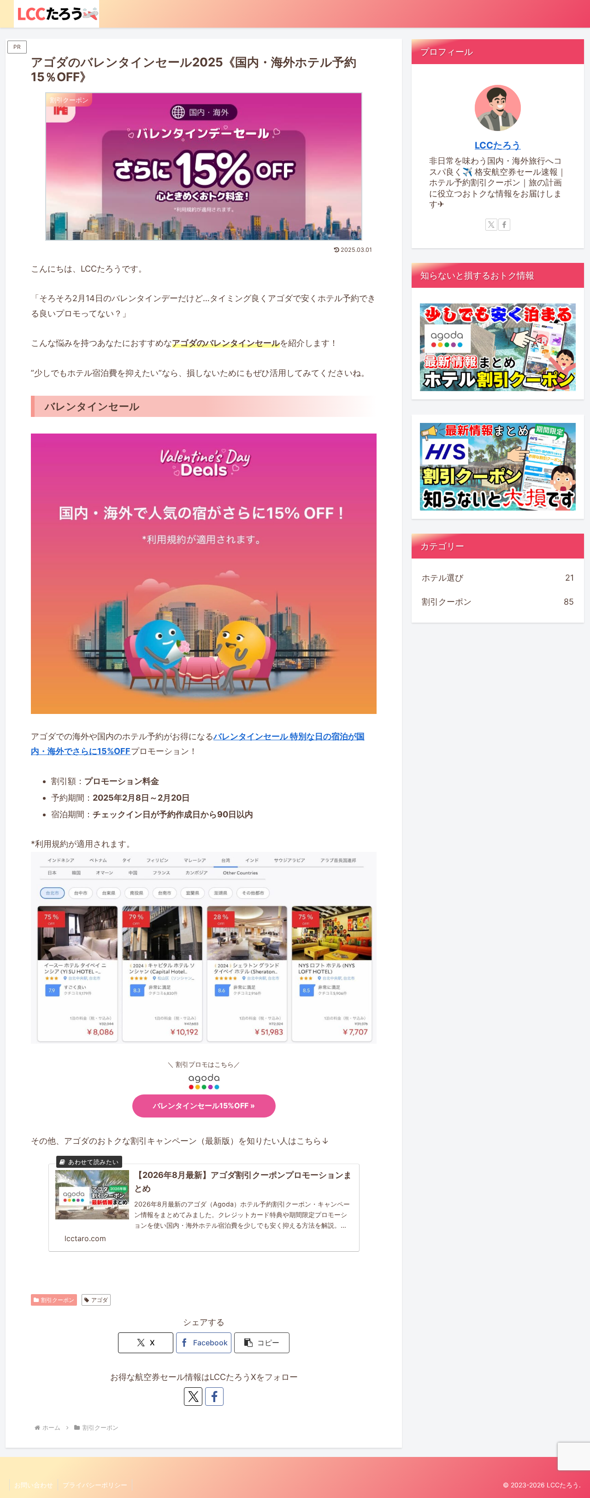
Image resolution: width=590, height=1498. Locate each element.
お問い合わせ (33, 1485)
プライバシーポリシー (95, 1485)
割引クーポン (57, 1299)
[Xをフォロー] (193, 1396)
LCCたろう (498, 145)
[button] (261, 1342)
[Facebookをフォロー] (214, 1396)
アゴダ (99, 1299)
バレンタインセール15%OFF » (204, 1105)
